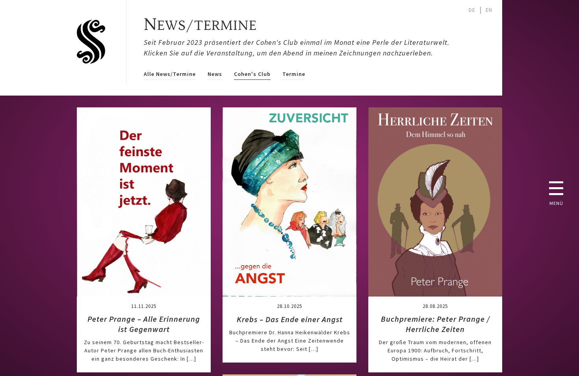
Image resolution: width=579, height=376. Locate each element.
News (215, 73)
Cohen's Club (252, 73)
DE (472, 9)
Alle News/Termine (170, 73)
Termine (293, 73)
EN (489, 9)
